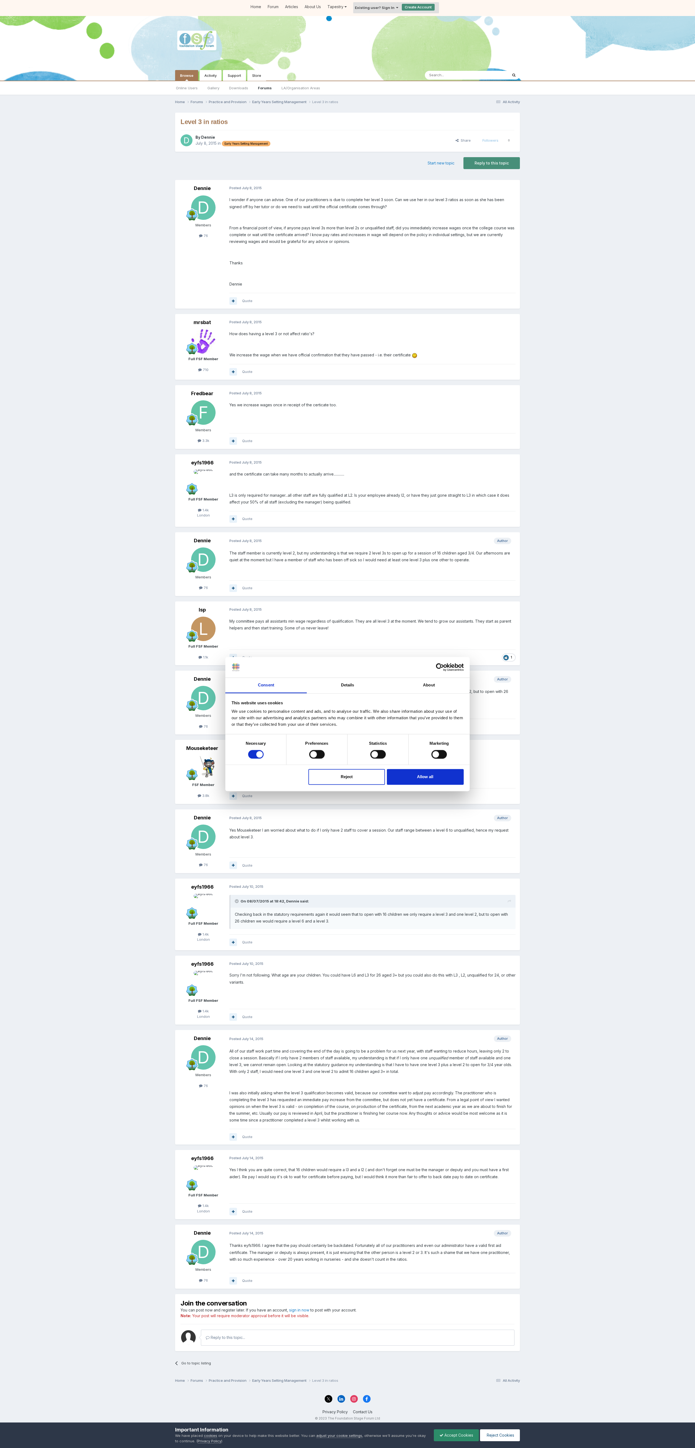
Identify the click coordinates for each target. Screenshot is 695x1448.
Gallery (213, 88)
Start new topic (441, 163)
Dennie (208, 137)
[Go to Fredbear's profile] (203, 412)
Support (234, 75)
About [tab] (429, 685)
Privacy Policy (335, 1411)
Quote (247, 301)
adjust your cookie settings (339, 1435)
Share (465, 140)
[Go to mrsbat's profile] (203, 341)
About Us (313, 6)
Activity (210, 75)
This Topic (492, 75)
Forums (265, 88)
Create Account (418, 7)
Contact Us (362, 1411)
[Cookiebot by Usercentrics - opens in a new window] (440, 667)
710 (205, 369)
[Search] (514, 75)
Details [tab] (347, 685)
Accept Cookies (458, 1435)
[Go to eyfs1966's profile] (203, 482)
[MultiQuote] (233, 301)
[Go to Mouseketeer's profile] (203, 767)
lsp (202, 610)
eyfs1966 (202, 462)
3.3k (205, 440)
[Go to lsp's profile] (203, 629)
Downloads (238, 88)
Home (256, 6)
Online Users (187, 88)
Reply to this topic (492, 163)
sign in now (299, 1310)
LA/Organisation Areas (301, 88)
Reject (347, 777)
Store (256, 75)
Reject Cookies (500, 1435)
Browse (186, 75)
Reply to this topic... (227, 1337)
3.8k (205, 795)
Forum (273, 6)
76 (205, 235)
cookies (210, 1435)
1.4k (205, 510)
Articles (291, 6)
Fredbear (202, 393)
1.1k (205, 657)
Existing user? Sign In (375, 7)
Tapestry (336, 6)
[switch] (317, 754)
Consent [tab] (266, 685)
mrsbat (202, 322)
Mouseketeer (202, 748)
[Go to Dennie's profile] (186, 140)
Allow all (425, 777)
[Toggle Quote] (237, 901)
